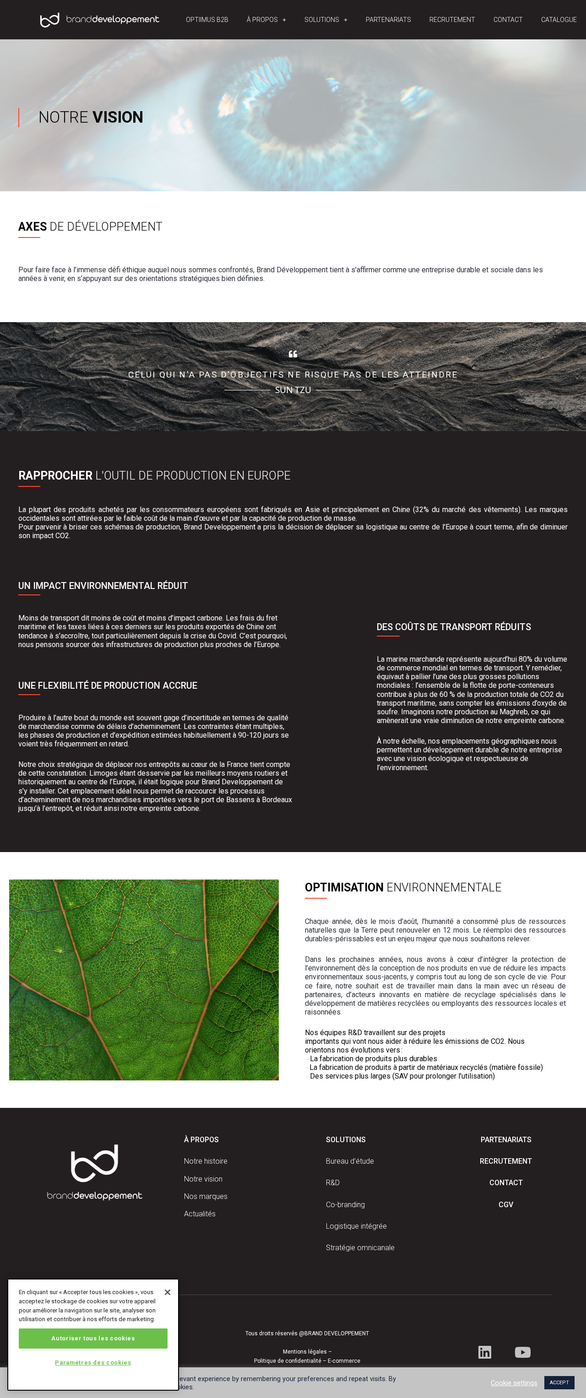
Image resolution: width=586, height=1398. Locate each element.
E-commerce (344, 1361)
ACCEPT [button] (559, 1383)
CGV (506, 1204)
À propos (262, 19)
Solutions (321, 19)
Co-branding (345, 1204)
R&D (333, 1182)
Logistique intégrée (356, 1226)
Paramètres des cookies (93, 1362)
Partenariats (388, 19)
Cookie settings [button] (514, 1383)
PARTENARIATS (506, 1139)
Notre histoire (206, 1161)
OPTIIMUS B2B (207, 19)
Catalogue (559, 19)
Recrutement (452, 19)
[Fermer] (167, 1292)
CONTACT (506, 1182)
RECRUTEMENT (506, 1161)
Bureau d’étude (350, 1161)
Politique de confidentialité (287, 1361)
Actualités (200, 1213)
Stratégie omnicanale (360, 1247)
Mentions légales (305, 1352)
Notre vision (203, 1179)
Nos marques (206, 1196)
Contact (508, 19)
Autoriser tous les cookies (93, 1338)
